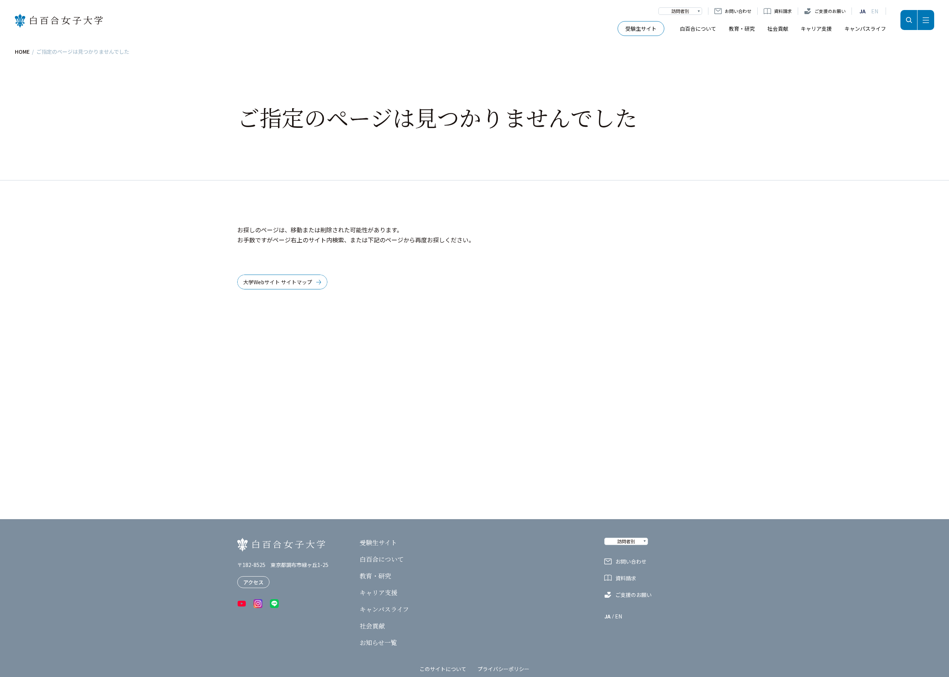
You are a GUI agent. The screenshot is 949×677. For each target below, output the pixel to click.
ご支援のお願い (830, 11)
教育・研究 (742, 28)
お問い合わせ (738, 11)
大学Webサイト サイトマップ (277, 282)
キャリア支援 (816, 28)
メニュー (925, 20)
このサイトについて (443, 669)
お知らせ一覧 (378, 642)
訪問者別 (680, 11)
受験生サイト (641, 28)
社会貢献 (777, 28)
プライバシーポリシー (503, 669)
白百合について (698, 28)
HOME (22, 51)
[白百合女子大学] (59, 21)
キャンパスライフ (865, 28)
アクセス (253, 582)
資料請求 (783, 11)
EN (874, 11)
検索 (908, 20)
